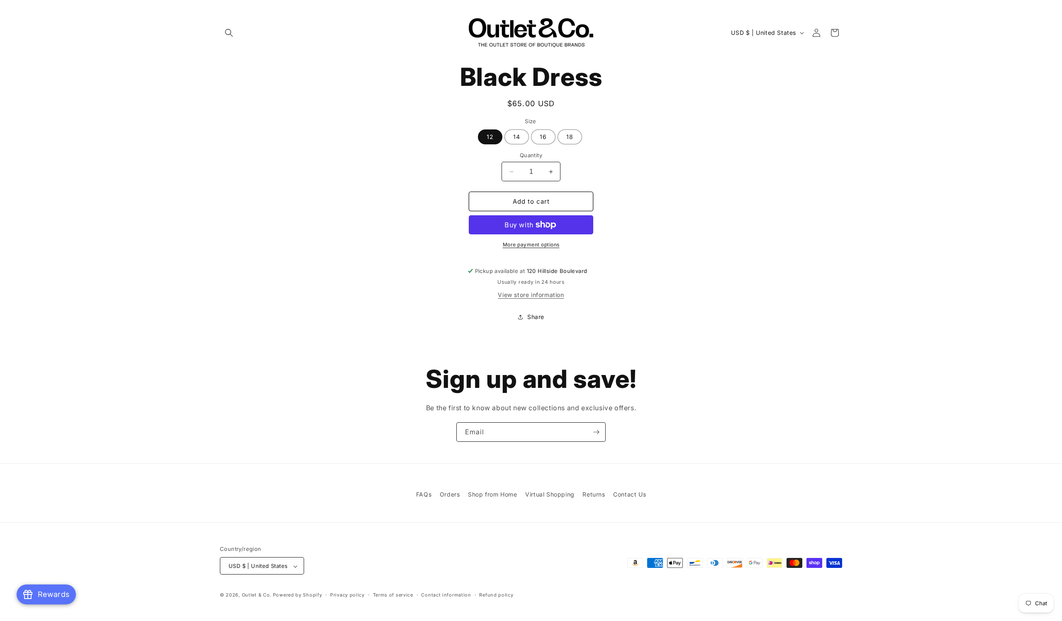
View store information (531, 294)
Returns (593, 494)
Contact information (446, 595)
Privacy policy (347, 595)
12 (490, 136)
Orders (450, 494)
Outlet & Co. (256, 595)
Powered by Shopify (297, 595)
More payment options (531, 244)
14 (516, 136)
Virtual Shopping (550, 494)
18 (569, 136)
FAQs (423, 494)
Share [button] (535, 316)
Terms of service (393, 595)
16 (543, 136)
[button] (229, 33)
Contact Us (629, 494)
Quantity (531, 155)
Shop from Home (492, 494)
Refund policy (496, 595)
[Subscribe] (596, 432)
